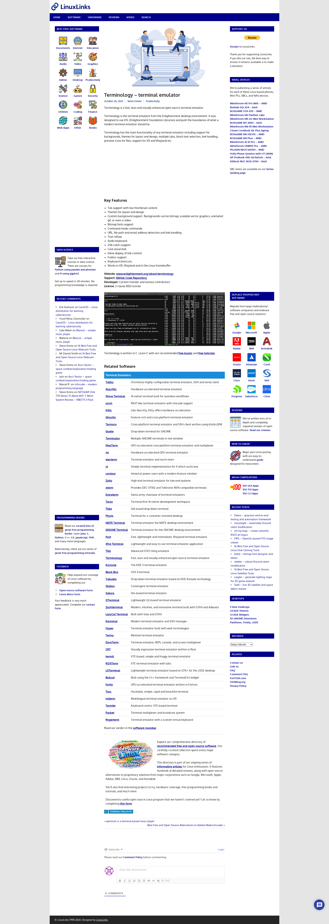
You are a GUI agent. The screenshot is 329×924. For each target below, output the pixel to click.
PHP (91, 537)
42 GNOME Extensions (243, 618)
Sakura (110, 593)
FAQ (232, 670)
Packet (110, 712)
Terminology (114, 558)
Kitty (109, 410)
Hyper (109, 628)
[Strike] (134, 881)
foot (108, 537)
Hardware (95, 17)
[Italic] (124, 881)
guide (260, 459)
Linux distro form (69, 594)
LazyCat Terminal (117, 614)
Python (59, 537)
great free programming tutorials (75, 553)
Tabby (110, 382)
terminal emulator (121, 811)
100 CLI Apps (250, 493)
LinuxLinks (102, 919)
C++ (67, 537)
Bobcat (110, 677)
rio (107, 452)
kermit (110, 656)
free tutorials (206, 353)
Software (74, 17)
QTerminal (112, 600)
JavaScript (82, 537)
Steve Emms (134, 101)
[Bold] (120, 881)
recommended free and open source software (186, 746)
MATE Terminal (115, 523)
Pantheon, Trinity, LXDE (244, 622)
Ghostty (111, 417)
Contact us (236, 662)
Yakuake (111, 579)
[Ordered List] (139, 881)
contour (111, 473)
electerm (111, 459)
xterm (109, 487)
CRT (108, 649)
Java (83, 533)
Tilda (109, 508)
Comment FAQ (239, 674)
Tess (108, 691)
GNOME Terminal (117, 530)
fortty (109, 684)
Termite (110, 705)
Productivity (153, 101)
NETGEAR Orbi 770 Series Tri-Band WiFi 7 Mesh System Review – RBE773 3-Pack (75, 395)
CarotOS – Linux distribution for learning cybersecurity (77, 310)
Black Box (112, 572)
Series (130, 17)
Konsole (111, 565)
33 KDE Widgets (239, 614)
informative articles (169, 766)
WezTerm (112, 445)
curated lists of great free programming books (79, 529)
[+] (167, 880)
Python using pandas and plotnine (75, 269)
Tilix (108, 551)
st (107, 466)
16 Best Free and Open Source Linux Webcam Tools (76, 357)
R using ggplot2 (69, 273)
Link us (234, 666)
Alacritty (111, 389)
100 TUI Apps (250, 489)
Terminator (113, 438)
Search (146, 17)
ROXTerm (112, 663)
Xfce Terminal (114, 544)
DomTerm (112, 642)
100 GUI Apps (251, 485)
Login (221, 849)
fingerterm (112, 719)
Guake (110, 431)
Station (110, 586)
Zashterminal (114, 607)
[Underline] (129, 881)
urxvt (109, 403)
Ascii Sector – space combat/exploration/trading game (76, 368)
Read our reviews (260, 430)
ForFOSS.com (238, 678)
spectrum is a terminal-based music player (130, 821)
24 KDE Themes (239, 610)
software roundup (144, 728)
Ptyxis (109, 515)
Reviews (114, 17)
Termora (111, 424)
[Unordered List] (144, 881)
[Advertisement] (164, 171)
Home (56, 17)
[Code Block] (153, 881)
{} (163, 880)
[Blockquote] (148, 881)
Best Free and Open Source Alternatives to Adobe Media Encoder (185, 825)
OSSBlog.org (237, 682)
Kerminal (111, 621)
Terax (109, 501)
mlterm (110, 698)
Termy (110, 635)
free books (185, 353)
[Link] (158, 881)
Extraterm (112, 494)
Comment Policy (133, 857)
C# (72, 537)
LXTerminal (113, 670)
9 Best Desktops (239, 607)
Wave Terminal (115, 396)
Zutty (109, 480)
